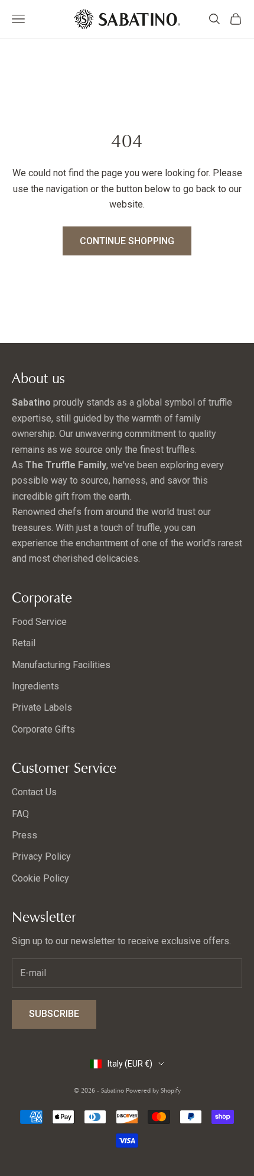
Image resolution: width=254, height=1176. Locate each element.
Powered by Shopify (153, 1090)
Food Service (39, 621)
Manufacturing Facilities (61, 664)
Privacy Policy (41, 856)
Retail (23, 643)
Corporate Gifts (43, 729)
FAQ (20, 813)
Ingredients (35, 686)
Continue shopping (127, 241)
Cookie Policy (40, 878)
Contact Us (34, 792)
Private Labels (42, 707)
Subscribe (54, 1013)
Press (24, 835)
